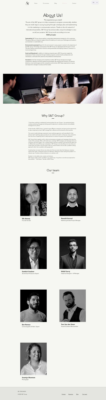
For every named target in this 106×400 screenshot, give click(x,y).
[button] (46, 3)
